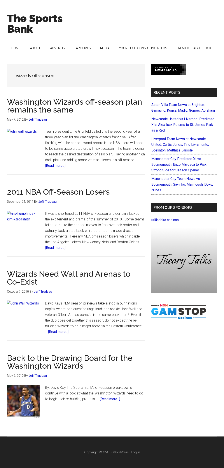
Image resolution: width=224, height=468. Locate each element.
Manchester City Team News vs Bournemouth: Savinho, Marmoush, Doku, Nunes (182, 184)
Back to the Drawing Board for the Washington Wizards (70, 361)
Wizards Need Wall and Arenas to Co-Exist (68, 277)
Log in (135, 452)
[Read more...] (55, 166)
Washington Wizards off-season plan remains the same (74, 105)
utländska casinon (165, 220)
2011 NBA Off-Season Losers (58, 191)
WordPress (121, 452)
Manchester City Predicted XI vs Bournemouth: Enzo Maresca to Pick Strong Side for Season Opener (178, 164)
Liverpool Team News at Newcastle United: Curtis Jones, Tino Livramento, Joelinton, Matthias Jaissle (180, 144)
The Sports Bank (35, 23)
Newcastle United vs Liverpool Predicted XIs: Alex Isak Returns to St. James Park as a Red (182, 124)
